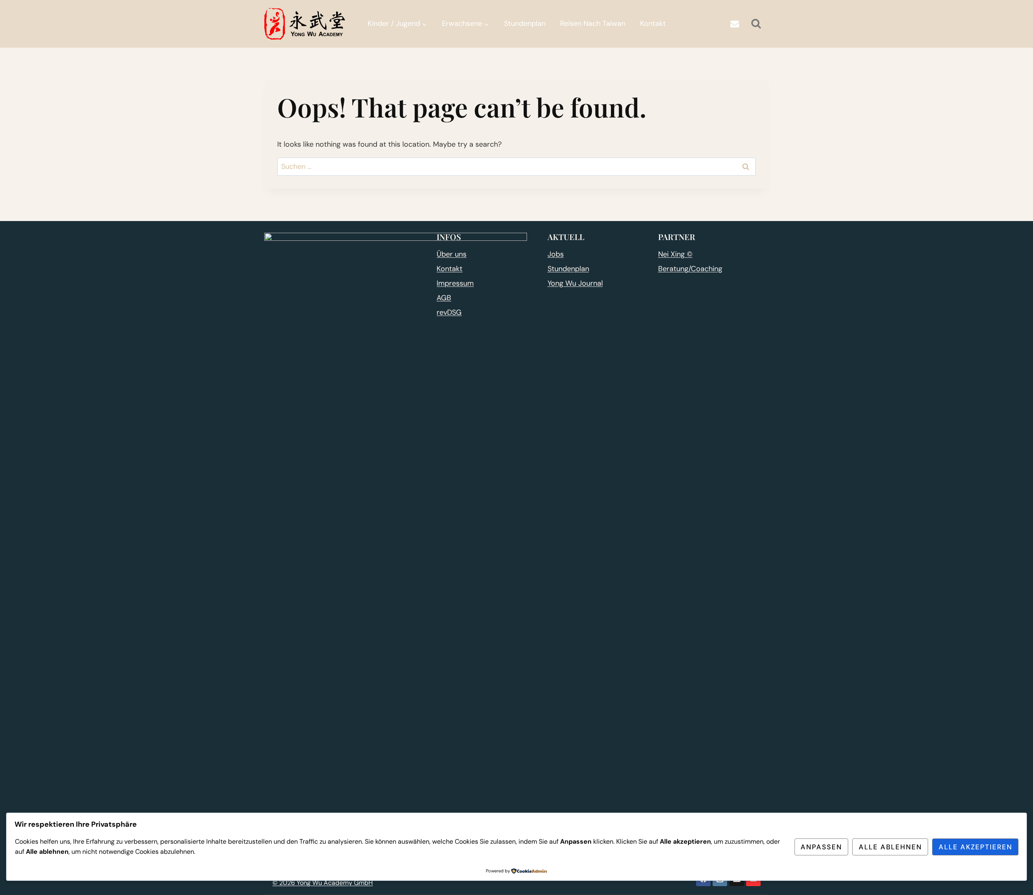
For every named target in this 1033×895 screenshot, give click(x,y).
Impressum (455, 283)
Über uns (451, 254)
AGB (444, 298)
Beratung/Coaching (690, 269)
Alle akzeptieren (975, 846)
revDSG (449, 312)
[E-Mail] (734, 24)
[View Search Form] (756, 24)
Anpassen (821, 846)
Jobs (556, 254)
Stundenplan (525, 23)
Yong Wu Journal (575, 283)
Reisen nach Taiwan (592, 23)
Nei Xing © (675, 254)
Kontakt (653, 23)
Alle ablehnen (890, 846)
